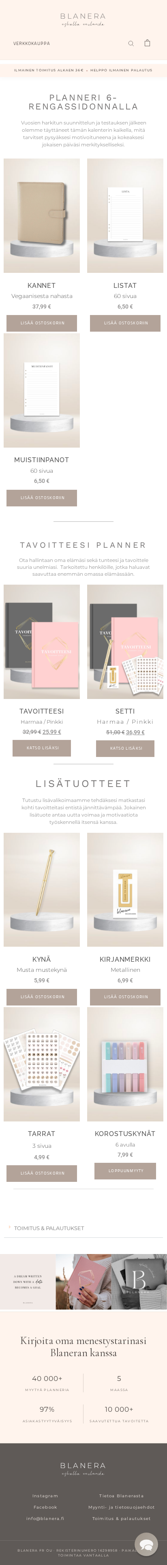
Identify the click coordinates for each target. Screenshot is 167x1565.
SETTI (125, 711)
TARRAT (41, 1134)
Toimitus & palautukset (121, 1518)
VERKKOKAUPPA (31, 43)
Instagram (45, 1496)
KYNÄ (41, 959)
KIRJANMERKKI (125, 959)
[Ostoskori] (147, 43)
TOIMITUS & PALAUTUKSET (49, 1228)
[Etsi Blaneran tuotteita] (131, 43)
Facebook (46, 1507)
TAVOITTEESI (41, 711)
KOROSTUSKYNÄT (125, 1134)
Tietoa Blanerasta (121, 1496)
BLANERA (83, 21)
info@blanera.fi (45, 1518)
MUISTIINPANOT (41, 460)
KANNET (42, 285)
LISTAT (125, 285)
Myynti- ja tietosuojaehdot (121, 1507)
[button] (83, 1229)
